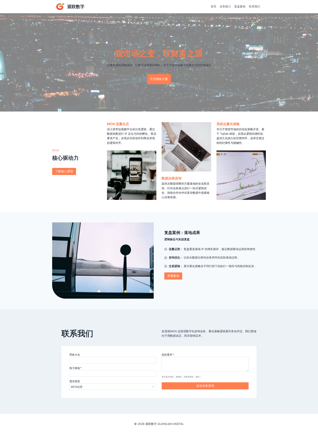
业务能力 (225, 6)
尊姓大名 (74, 354)
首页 (213, 6)
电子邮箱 (75, 368)
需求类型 (74, 381)
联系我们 (254, 6)
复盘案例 (239, 6)
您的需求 (168, 354)
